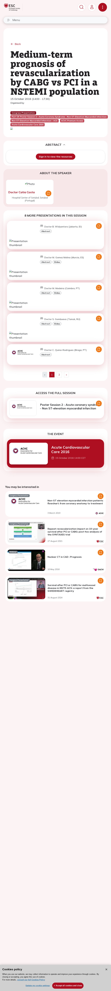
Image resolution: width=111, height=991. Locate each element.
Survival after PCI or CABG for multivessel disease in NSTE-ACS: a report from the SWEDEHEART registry (71, 588)
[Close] (106, 969)
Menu (16, 20)
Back (18, 44)
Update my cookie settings (38, 985)
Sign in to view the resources (55, 156)
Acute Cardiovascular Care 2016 (70, 449)
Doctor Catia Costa (21, 192)
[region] (55, 978)
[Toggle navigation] (102, 7)
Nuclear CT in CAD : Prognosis (65, 556)
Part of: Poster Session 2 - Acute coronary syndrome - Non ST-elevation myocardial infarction (59, 117)
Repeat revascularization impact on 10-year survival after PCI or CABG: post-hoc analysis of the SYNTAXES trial (75, 531)
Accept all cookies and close (69, 985)
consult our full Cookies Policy (31, 980)
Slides (57, 262)
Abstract (45, 231)
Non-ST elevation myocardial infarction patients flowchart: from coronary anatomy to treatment (75, 502)
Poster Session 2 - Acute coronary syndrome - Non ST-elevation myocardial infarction (70, 406)
